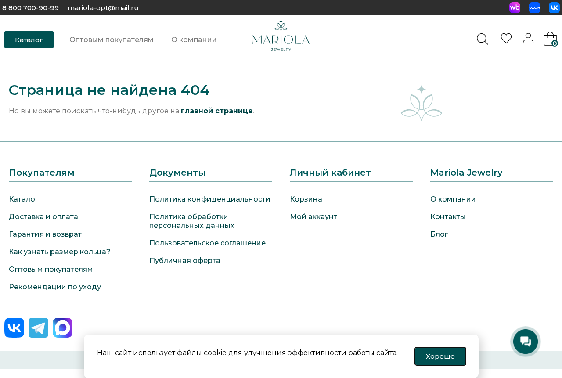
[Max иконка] (62, 328)
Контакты (448, 216)
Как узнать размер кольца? (60, 252)
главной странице (217, 111)
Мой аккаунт (313, 216)
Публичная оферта (184, 260)
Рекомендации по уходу (55, 287)
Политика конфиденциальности (209, 199)
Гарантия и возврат (45, 234)
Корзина (306, 199)
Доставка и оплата (43, 216)
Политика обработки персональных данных (191, 221)
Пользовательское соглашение (207, 243)
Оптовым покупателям (111, 40)
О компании (194, 40)
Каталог (23, 199)
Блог (439, 234)
